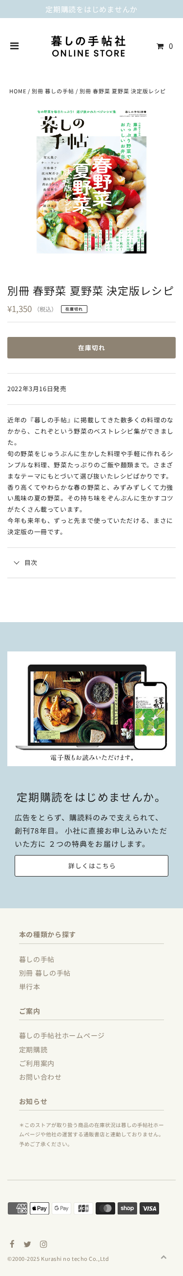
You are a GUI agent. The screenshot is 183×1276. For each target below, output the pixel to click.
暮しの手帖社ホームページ (62, 1035)
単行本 (30, 986)
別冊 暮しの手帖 (53, 91)
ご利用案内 (37, 1063)
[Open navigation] (14, 46)
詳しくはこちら (92, 865)
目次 (30, 562)
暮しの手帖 (37, 959)
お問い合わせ (40, 1077)
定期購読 (33, 1049)
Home (17, 91)
